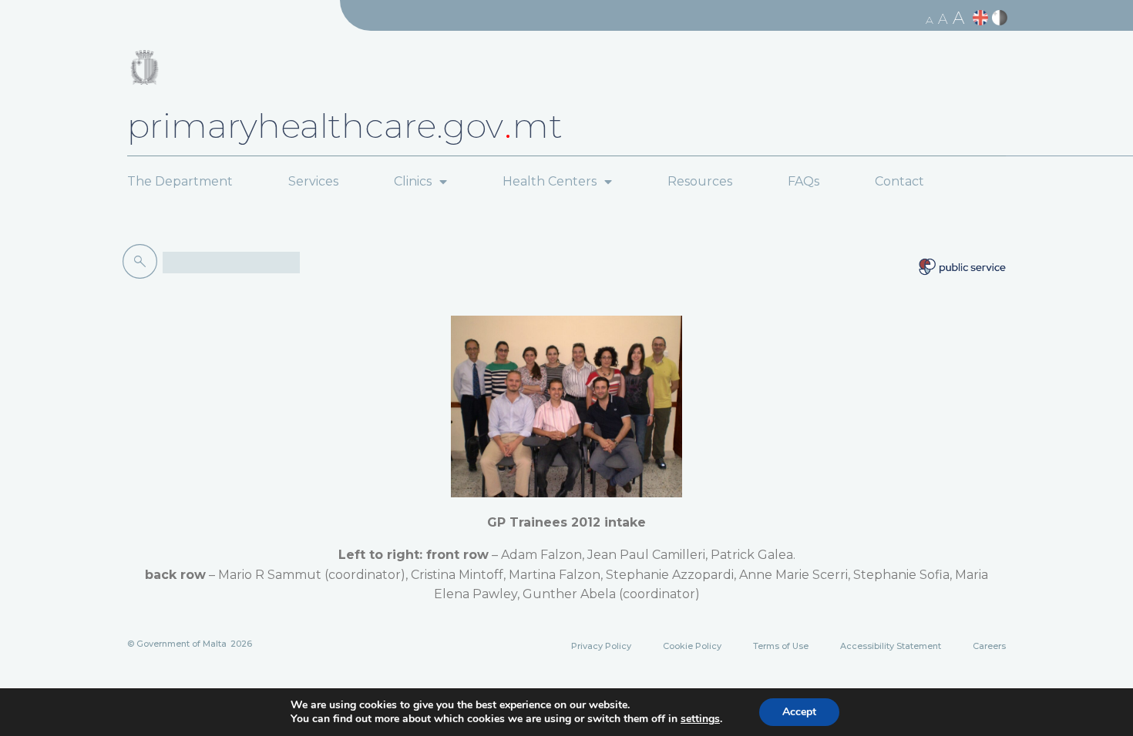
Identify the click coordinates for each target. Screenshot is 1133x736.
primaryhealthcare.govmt (345, 125)
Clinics (413, 181)
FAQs (803, 181)
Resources (699, 181)
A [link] (929, 20)
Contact (899, 181)
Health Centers (550, 181)
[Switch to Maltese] (1001, 18)
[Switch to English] (982, 18)
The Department (180, 181)
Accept (799, 711)
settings (700, 719)
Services (313, 181)
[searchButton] (143, 262)
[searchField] (231, 262)
